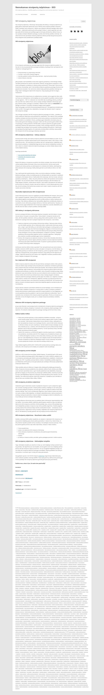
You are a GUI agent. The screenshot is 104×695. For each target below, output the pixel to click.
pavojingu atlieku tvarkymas (34, 683)
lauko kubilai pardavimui (77, 535)
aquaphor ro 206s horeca (75, 329)
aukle (78, 613)
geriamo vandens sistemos (21, 524)
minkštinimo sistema (49, 509)
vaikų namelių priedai (45, 679)
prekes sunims (66, 582)
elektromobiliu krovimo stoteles (67, 644)
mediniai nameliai (64, 597)
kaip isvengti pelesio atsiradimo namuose (53, 539)
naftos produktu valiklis (20, 632)
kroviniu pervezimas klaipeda (52, 674)
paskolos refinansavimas (77, 560)
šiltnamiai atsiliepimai (20, 586)
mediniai (52, 670)
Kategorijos (34, 14)
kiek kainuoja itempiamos (56, 557)
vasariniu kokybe (26, 621)
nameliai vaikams (19, 599)
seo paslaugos (75, 359)
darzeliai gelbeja (42, 555)
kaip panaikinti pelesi (52, 677)
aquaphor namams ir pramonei (81, 526)
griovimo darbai (73, 349)
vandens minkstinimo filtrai (78, 377)
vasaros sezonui (48, 626)
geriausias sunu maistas (46, 591)
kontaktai (73, 579)
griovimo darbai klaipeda (37, 601)
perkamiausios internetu (55, 593)
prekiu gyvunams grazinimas (37, 571)
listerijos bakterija (30, 553)
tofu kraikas (39, 577)
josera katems (83, 573)
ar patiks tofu (50, 579)
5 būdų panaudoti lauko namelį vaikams (79, 304)
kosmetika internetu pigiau (64, 610)
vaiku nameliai (42, 599)
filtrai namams (25, 515)
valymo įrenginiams (62, 606)
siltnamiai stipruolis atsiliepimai (65, 551)
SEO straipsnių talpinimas (21, 14)
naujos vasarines (81, 619)
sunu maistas (58, 573)
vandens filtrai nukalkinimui (76, 509)
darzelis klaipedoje (40, 612)
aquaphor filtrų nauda (35, 528)
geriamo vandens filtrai (77, 347)
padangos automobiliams (57, 615)
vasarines (41, 619)
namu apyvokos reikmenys (62, 549)
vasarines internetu (24, 619)
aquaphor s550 (74, 330)
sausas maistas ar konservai (62, 562)
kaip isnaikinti (78, 602)
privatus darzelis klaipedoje (24, 615)
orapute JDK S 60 (55, 608)
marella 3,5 (23, 597)
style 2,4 (29, 597)
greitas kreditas (36, 560)
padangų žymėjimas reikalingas (66, 544)
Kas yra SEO (21, 158)
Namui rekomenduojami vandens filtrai (78, 294)
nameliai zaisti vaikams (80, 604)
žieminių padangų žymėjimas (46, 507)
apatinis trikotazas (43, 610)
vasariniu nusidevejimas (30, 626)
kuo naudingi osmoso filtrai (41, 513)
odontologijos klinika (42, 573)
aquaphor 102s (77, 533)
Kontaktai (42, 14)
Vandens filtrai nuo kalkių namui (77, 149)
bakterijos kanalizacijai (20, 551)
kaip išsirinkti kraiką (73, 666)
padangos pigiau (81, 566)
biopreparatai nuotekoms (65, 601)
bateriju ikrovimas (41, 608)
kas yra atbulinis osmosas (65, 511)
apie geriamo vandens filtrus (53, 511)
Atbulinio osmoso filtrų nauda (76, 229)
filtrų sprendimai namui (75, 515)
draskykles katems (23, 562)
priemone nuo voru (67, 535)
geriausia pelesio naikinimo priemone (78, 628)
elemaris (43, 597)
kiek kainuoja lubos (67, 557)
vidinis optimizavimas (62, 559)
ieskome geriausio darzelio (62, 555)
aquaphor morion (75, 322)
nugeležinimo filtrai (78, 353)
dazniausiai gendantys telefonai (73, 540)
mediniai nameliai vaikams (37, 615)
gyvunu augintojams (24, 652)
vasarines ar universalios (66, 617)
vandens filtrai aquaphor (78, 363)
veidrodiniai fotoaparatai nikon (47, 632)
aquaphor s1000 (74, 333)
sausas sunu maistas (75, 582)
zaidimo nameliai (19, 679)
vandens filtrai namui (76, 365)
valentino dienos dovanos (76, 610)
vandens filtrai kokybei (33, 515)
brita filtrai (72, 344)
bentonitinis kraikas (32, 577)
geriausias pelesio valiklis (63, 548)
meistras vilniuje (33, 573)
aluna (80, 595)
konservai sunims (59, 575)
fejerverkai (37, 588)
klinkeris (61, 602)
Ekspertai (73, 195)
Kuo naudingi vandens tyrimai (76, 271)
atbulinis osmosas (78, 341)
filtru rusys (45, 595)
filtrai (77, 343)
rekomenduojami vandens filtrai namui (23, 518)
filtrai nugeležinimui (69, 507)
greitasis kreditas (28, 560)
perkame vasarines (28, 628)
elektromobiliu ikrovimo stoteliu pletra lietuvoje (37, 544)
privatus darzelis (72, 555)
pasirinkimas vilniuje (51, 555)
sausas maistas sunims (48, 577)
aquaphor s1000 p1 (83, 334)
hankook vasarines (62, 621)
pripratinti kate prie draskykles (34, 562)
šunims (23, 579)
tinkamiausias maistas (58, 586)
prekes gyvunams (71, 577)
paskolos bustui (58, 571)
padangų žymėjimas (35, 507)
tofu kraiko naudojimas (42, 579)
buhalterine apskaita (20, 555)
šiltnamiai (18, 591)
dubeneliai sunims (42, 575)
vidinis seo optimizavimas (38, 549)
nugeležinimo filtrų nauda (78, 520)
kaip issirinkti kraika (56, 591)
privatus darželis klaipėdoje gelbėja (64, 612)
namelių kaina (65, 670)
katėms (27, 579)
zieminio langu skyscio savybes (42, 553)
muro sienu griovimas (29, 608)
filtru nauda (57, 588)
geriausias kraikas (65, 593)
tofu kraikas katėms (55, 597)
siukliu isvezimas (47, 601)
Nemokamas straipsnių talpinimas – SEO (35, 7)
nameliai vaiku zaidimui (77, 672)
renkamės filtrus (49, 586)
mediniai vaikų (58, 670)
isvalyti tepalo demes (73, 562)
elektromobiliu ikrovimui (49, 571)
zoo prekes (48, 597)
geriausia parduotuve (79, 581)
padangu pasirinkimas (62, 568)
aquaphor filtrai (75, 319)
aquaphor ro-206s (20, 533)
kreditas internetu (67, 560)
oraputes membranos (64, 608)
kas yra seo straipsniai (75, 548)
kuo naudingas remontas (47, 546)
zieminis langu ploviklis (36, 566)
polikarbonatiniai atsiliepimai (79, 584)
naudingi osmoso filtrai (30, 513)
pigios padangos (63, 564)
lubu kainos (74, 557)
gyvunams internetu (70, 581)
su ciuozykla (48, 599)
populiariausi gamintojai (50, 628)
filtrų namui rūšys (46, 518)
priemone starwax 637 (77, 601)
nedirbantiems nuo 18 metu (61, 630)
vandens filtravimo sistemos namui (61, 515)
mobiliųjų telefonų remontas (45, 542)
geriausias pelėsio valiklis (26, 539)
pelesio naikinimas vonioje (69, 602)
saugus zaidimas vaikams (31, 551)
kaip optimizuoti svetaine (50, 549)
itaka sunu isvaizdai (47, 581)
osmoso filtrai (76, 358)
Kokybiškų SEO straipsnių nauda (26, 157)
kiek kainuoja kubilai (71, 542)
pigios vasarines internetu (80, 624)
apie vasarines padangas (38, 628)
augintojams (83, 586)
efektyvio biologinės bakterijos (55, 590)
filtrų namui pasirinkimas (66, 513)
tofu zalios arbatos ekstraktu (30, 644)
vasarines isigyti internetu (68, 624)
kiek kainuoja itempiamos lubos (32, 557)
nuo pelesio (73, 613)
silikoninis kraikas (23, 577)
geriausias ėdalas (76, 586)
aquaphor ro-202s (67, 531)
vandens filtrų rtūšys (66, 517)
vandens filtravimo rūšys (58, 507)
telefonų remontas (24, 537)
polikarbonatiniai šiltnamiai (58, 584)
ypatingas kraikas (25, 584)
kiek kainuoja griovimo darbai (44, 604)
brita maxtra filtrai (74, 595)
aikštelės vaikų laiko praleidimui (34, 540)
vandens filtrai (77, 361)
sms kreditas (70, 630)
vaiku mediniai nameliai (66, 672)
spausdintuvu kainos (83, 606)
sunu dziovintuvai (50, 575)
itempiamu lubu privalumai (82, 555)
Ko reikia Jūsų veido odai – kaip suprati (78, 90)
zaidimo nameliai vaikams (57, 604)
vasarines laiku (47, 619)
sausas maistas (22, 593)
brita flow (38, 597)
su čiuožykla (54, 599)
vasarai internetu (65, 626)
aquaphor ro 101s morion (78, 325)
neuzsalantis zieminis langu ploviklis (23, 566)
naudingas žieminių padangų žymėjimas (32, 546)
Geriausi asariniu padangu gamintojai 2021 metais (56, 570)
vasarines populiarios (45, 621)
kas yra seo (31, 537)
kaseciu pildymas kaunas (51, 606)
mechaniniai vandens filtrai (76, 350)
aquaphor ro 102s (75, 326)
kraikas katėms (36, 593)
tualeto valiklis (75, 606)
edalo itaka (40, 581)
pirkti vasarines (38, 622)
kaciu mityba (74, 571)
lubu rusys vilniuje (81, 557)
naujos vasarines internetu (47, 624)
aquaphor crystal (75, 318)
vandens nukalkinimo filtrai (74, 522)
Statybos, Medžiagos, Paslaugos (78, 134)
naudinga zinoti (54, 621)
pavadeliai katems (43, 582)
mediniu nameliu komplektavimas (22, 606)
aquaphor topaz (75, 336)
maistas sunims (37, 591)
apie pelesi (58, 628)
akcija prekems (33, 584)
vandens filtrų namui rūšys (27, 517)
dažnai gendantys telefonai (82, 542)
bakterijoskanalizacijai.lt (30, 612)
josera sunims (18, 575)
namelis (58, 672)
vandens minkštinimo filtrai (66, 520)
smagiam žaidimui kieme (21, 540)
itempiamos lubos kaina (45, 557)
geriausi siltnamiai (41, 584)
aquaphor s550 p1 (73, 331)
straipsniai (21, 588)
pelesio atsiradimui (66, 628)
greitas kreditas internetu (45, 560)
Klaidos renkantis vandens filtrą (77, 217)
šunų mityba (74, 664)
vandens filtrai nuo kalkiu (78, 369)
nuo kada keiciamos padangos (31, 568)
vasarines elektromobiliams (21, 622)
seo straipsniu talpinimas (53, 524)
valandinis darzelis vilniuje (73, 573)
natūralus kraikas (28, 668)
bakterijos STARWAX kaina (29, 602)
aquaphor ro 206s (74, 328)
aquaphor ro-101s (37, 529)
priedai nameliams (31, 670)
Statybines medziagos (76, 277)
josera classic (54, 548)
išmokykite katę (81, 571)
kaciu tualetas (67, 575)
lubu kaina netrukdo (20, 557)
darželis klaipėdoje (77, 612)
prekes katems (59, 582)
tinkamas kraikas (38, 595)
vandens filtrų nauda (36, 520)
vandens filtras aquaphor (78, 372)
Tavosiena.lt (18, 493)
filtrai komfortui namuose (77, 513)
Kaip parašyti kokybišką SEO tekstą (27, 155)
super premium (51, 573)
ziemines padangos (73, 566)
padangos (84, 358)
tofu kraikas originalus (25, 571)
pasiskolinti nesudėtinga (73, 559)
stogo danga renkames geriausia (51, 602)
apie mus (78, 579)
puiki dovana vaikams (83, 539)
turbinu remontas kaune (30, 559)
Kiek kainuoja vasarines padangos (37, 570)
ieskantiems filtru (44, 588)
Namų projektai (74, 234)
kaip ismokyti (18, 584)
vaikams (73, 549)
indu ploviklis (73, 608)
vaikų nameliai (39, 670)
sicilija (84, 630)
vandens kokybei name (76, 517)
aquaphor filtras (75, 321)
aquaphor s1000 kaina (74, 334)
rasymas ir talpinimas (77, 617)
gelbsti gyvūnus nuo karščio (67, 591)
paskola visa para (50, 630)
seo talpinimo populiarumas (43, 617)
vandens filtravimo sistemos (78, 373)
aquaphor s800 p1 (82, 332)
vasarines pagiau (37, 624)
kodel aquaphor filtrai (27, 531)
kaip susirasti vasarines (83, 626)
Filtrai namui (74, 222)
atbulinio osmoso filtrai (35, 511)
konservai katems (23, 650)
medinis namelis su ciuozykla (48, 562)
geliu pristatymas (34, 610)
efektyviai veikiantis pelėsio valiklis (25, 548)
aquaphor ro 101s (75, 324)
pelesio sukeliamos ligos (41, 630)
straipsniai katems (39, 559)
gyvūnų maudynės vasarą (79, 591)
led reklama (28, 586)
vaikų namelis (72, 597)
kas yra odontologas (65, 595)
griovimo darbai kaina (25, 610)
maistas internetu (67, 586)
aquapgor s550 (53, 529)
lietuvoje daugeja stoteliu (53, 544)
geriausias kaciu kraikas (61, 540)
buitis (70, 549)
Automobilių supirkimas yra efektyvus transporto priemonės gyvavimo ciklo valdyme (78, 121)
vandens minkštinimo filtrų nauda (32, 522)
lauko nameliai (84, 597)
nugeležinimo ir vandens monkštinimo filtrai (58, 522)
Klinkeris (73, 249)
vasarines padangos (73, 381)
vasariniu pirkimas (73, 619)
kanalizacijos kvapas (19, 590)
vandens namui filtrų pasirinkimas (54, 517)
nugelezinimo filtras (79, 352)
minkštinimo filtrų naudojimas (37, 509)
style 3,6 (33, 597)
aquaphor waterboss (76, 340)
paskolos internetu (83, 559)
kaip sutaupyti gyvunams (61, 577)
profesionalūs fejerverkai (20, 595)
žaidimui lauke (27, 599)
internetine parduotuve (20, 582)
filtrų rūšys (28, 509)
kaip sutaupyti (62, 581)
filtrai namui (28, 520)
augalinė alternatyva (58, 579)
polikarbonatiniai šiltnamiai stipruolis (80, 551)
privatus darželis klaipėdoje (35, 613)
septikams (69, 606)
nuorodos (17, 581)
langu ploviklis (55, 566)
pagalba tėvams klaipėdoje (50, 612)
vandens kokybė (74, 375)
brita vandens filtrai (76, 590)
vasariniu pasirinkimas (79, 621)
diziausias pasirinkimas (48, 622)
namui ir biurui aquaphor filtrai (71, 529)
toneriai (32, 606)
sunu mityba (55, 581)
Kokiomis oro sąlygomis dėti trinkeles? (78, 253)
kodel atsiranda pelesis (21, 553)
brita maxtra (45, 668)
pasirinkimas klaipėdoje (33, 686)
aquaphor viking (75, 339)
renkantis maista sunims (60, 632)
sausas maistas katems (75, 575)
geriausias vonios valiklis (20, 544)
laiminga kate (47, 559)
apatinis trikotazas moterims (37, 685)
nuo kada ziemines (53, 551)
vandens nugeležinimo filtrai (78, 380)
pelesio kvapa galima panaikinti (55, 535)
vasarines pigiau (18, 621)
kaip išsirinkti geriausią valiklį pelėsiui (70, 539)
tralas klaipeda (28, 601)
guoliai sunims (34, 575)
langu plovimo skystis (46, 566)
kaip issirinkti (49, 584)
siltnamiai (21, 559)
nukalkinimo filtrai (77, 356)
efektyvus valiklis (39, 602)
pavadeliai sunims (51, 582)
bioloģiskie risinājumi (61, 553)
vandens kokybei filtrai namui (39, 517)
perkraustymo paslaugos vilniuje (22, 573)
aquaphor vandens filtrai (78, 337)
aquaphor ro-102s (45, 529)
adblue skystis (85, 553)
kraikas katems (30, 595)
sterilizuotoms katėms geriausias (59, 542)
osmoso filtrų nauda (25, 511)
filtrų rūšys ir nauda (59, 509)
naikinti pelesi (34, 604)
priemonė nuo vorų (66, 537)
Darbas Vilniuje (67, 599)
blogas (16, 588)
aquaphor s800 (81, 331)
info (55, 577)
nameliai (78, 597)
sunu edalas (64, 573)
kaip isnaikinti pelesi (30, 630)
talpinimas (41, 456)
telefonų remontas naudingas (48, 540)
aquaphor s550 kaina (83, 330)
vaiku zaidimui (53, 553)
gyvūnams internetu (45, 593)
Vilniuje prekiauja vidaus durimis (77, 281)
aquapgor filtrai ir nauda (53, 528)
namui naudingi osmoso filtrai (78, 511)
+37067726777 (24, 471)
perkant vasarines (57, 626)
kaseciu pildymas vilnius (40, 606)
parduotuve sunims (79, 615)
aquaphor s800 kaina (74, 332)
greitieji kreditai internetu (57, 560)
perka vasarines (70, 621)
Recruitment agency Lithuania (77, 599)
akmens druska (36, 632)
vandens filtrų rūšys (55, 518)
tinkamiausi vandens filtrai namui (46, 515)
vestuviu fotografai (19, 608)
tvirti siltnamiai (68, 584)
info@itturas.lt (19, 474)
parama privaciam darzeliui (32, 555)
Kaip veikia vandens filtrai (75, 81)
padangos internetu (36, 564)
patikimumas (48, 608)
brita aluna (85, 595)
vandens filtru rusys (20, 529)
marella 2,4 (17, 597)
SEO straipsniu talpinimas (77, 115)
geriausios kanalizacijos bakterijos (73, 553)
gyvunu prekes (54, 559)
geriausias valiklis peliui (71, 546)
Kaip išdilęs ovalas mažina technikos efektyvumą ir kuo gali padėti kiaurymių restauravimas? (79, 127)
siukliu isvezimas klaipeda (32, 674)
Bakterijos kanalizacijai (76, 140)
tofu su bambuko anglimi (73, 570)
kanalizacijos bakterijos (30, 590)
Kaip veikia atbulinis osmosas (76, 57)
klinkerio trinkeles (55, 601)
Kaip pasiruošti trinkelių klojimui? (77, 198)
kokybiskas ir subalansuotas (32, 582)
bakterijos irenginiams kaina (52, 675)
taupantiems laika (64, 619)
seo (71, 359)
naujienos (83, 579)
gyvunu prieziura (79, 577)
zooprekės (80, 593)
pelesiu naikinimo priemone (25, 604)
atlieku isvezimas (47, 615)
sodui (69, 590)
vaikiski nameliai (34, 599)
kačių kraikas (29, 593)
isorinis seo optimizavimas (26, 549)
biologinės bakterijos (79, 588)
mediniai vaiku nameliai (69, 604)
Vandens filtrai (74, 145)
